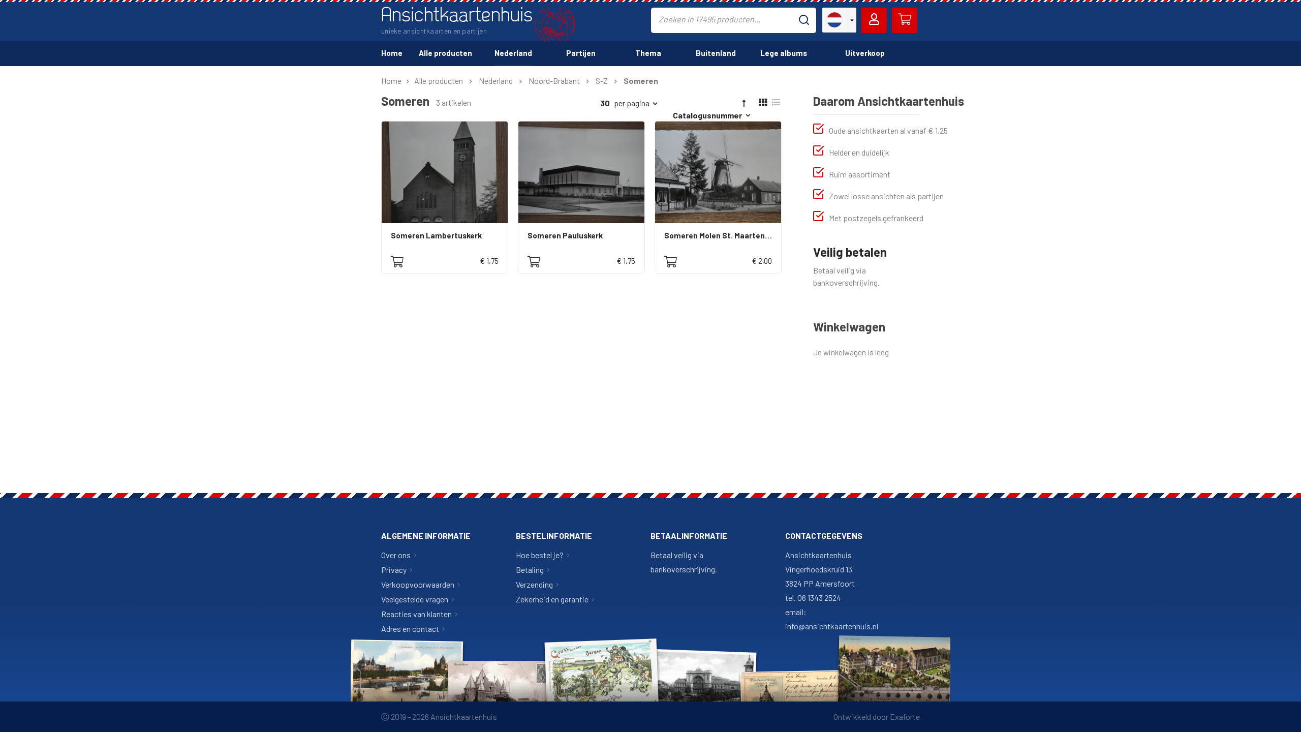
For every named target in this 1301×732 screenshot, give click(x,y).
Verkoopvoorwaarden (417, 584)
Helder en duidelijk (859, 152)
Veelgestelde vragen (414, 599)
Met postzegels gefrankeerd (876, 218)
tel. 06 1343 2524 (813, 597)
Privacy (394, 569)
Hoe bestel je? (540, 555)
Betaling (530, 569)
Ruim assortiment (859, 174)
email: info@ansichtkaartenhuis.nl (831, 619)
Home (391, 80)
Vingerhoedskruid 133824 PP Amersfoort (820, 576)
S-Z (602, 80)
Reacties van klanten (416, 614)
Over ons (396, 555)
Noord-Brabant (554, 80)
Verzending (534, 584)
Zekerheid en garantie (552, 599)
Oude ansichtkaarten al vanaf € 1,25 (888, 130)
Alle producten (438, 80)
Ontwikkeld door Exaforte (876, 716)
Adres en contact (410, 628)
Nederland (496, 80)
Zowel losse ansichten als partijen (886, 196)
